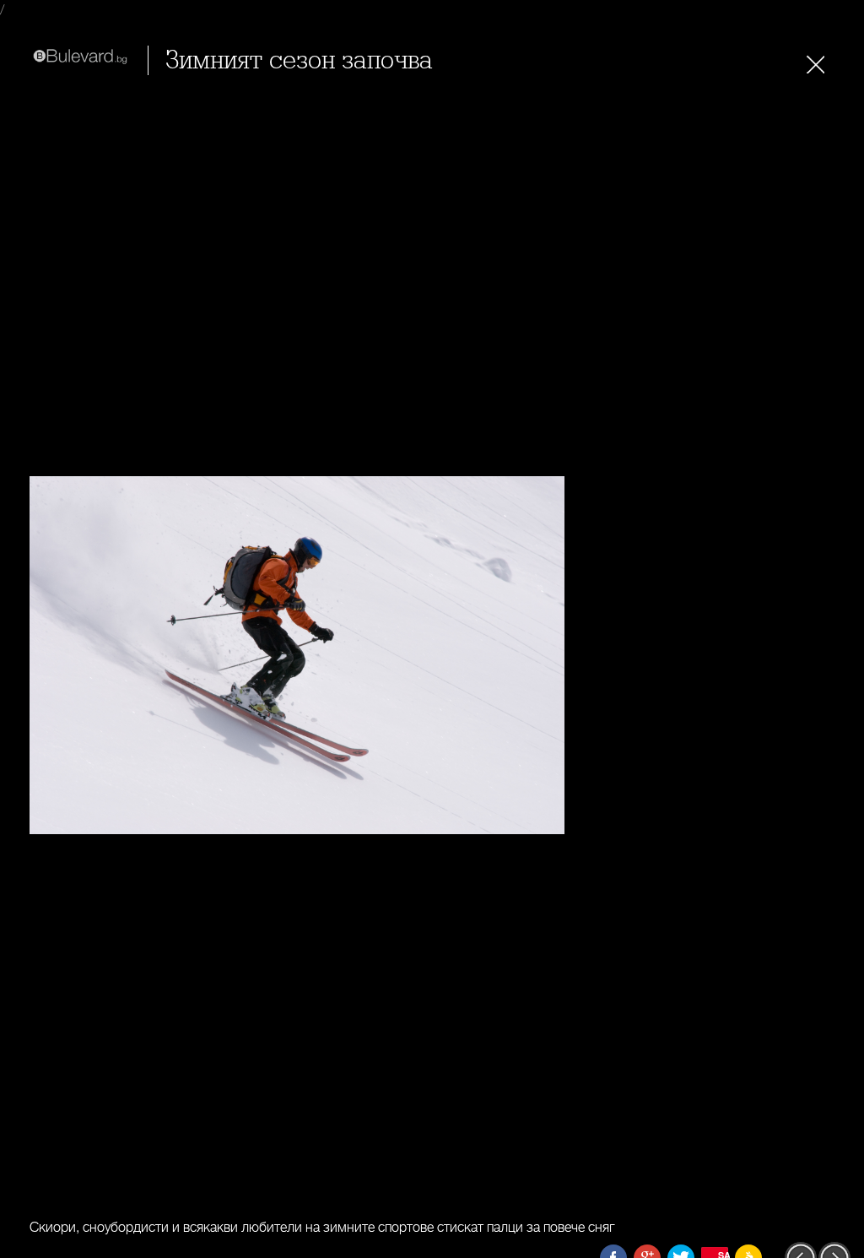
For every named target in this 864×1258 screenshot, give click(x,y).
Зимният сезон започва (299, 60)
